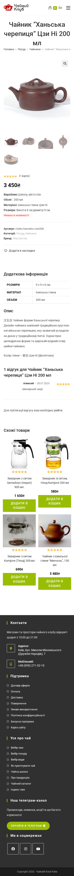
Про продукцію (20, 777)
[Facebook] (13, 848)
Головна (9, 49)
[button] (65, 63)
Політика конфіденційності (28, 715)
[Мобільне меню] (66, 8)
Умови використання (24, 709)
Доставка (17, 697)
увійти (58, 410)
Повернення (18, 703)
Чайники (35, 49)
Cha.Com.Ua (20, 238)
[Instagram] (25, 848)
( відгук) (24, 176)
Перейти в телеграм (27, 825)
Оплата (15, 691)
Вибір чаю (17, 747)
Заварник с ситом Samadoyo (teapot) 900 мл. (19, 483)
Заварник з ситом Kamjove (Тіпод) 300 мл (19, 558)
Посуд (21, 49)
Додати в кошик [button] (19, 505)
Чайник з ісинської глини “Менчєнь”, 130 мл (54, 561)
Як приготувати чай (23, 765)
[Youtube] (38, 848)
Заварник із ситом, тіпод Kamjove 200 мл (54, 480)
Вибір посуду (19, 753)
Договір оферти (20, 685)
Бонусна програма (22, 721)
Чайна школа (19, 771)
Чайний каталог (21, 783)
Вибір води (17, 759)
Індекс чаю (18, 789)
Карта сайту (18, 727)
